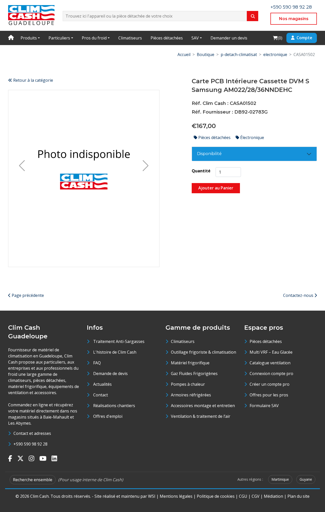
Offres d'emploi (107, 416)
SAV (195, 38)
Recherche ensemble (32, 479)
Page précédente (27, 295)
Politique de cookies (216, 496)
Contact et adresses (32, 433)
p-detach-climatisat (239, 54)
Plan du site (298, 496)
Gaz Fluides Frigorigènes (194, 373)
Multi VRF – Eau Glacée (271, 352)
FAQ (97, 363)
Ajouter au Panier (215, 188)
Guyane (306, 479)
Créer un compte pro (269, 384)
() (277, 38)
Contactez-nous (298, 295)
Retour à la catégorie (32, 80)
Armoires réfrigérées (191, 395)
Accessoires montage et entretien (203, 405)
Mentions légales (176, 496)
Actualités (102, 384)
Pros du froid (94, 38)
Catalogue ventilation (270, 363)
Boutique (205, 54)
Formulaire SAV (264, 405)
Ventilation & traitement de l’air (200, 416)
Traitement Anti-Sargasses (118, 341)
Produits (29, 38)
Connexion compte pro (271, 373)
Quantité (201, 171)
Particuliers (59, 38)
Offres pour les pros (269, 395)
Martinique (280, 479)
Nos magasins (293, 18)
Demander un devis (228, 38)
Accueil (183, 54)
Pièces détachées (167, 38)
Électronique (251, 137)
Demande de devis (110, 373)
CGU (243, 496)
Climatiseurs (130, 38)
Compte (304, 37)
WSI (151, 496)
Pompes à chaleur (188, 384)
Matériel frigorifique (190, 363)
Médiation (273, 496)
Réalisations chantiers (114, 405)
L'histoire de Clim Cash (114, 352)
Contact (100, 395)
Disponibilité (209, 153)
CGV (255, 496)
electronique (275, 54)
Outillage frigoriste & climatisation (203, 352)
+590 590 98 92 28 (291, 7)
